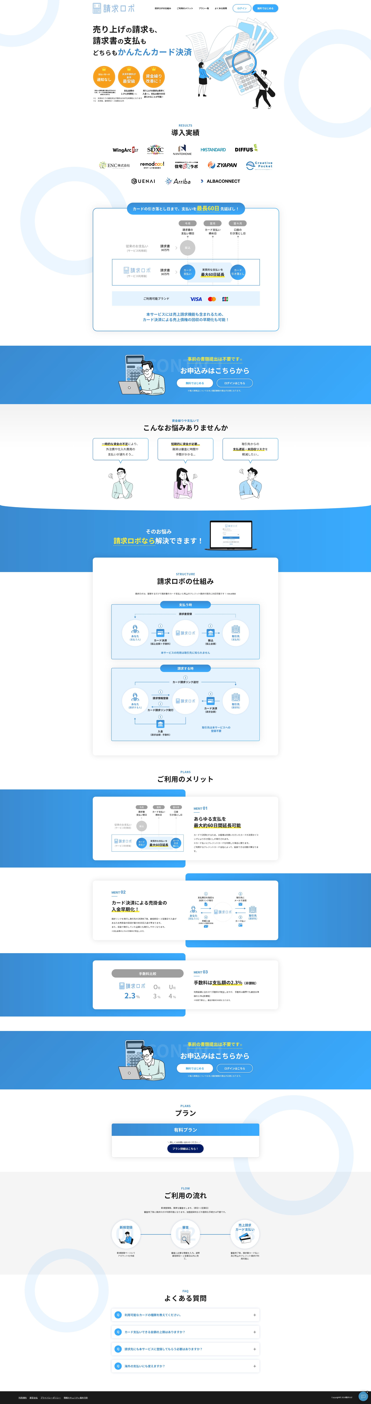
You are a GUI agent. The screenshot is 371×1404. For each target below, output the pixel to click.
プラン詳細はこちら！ (185, 1148)
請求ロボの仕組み (163, 8)
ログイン (242, 8)
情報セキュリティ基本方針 (76, 1397)
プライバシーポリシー (51, 1397)
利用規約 (23, 1397)
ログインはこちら (234, 383)
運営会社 (34, 1397)
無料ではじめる (265, 8)
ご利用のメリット (185, 8)
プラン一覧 (204, 8)
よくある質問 (221, 8)
